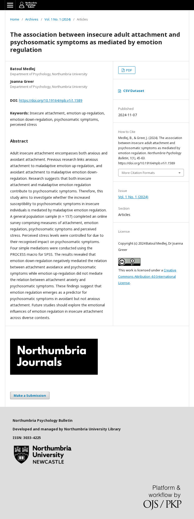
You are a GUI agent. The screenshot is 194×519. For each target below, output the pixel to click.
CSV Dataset (133, 90)
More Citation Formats (138, 172)
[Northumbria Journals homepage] (54, 373)
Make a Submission (30, 395)
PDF (128, 70)
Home (14, 19)
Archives (31, 19)
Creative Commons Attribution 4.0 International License (147, 276)
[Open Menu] (10, 5)
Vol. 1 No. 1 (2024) (57, 19)
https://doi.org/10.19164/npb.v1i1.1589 (50, 100)
